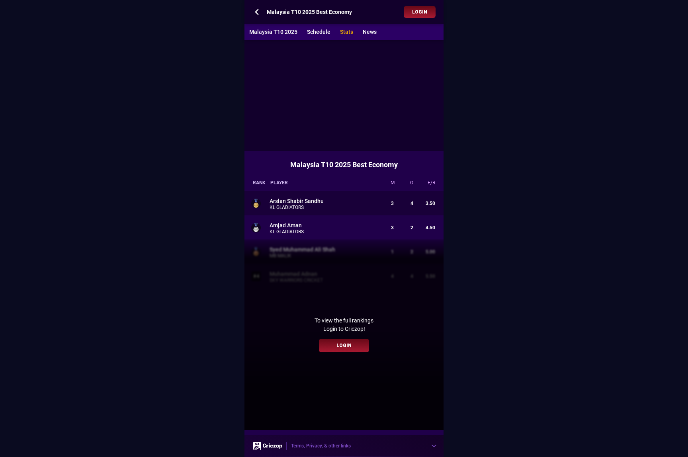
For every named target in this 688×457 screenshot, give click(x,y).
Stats (346, 32)
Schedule (318, 32)
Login (419, 12)
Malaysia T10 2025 (273, 32)
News (370, 32)
